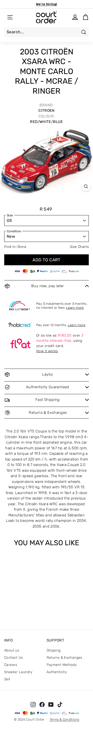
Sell (7, 679)
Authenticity (57, 672)
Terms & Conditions (64, 719)
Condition (14, 231)
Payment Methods (62, 665)
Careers (10, 665)
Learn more (75, 307)
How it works (47, 351)
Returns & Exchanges (64, 657)
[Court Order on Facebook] (42, 704)
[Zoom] (86, 186)
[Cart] (85, 17)
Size (10, 215)
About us (11, 650)
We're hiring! (46, 4)
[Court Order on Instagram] (33, 704)
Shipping (54, 650)
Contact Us (13, 657)
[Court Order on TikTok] (59, 704)
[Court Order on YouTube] (51, 704)
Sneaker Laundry (18, 672)
